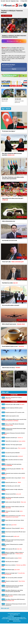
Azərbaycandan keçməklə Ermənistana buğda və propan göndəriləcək (14, 429)
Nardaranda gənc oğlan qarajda (13, 404)
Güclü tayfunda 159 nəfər (12, 548)
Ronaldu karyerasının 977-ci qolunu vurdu (13, 412)
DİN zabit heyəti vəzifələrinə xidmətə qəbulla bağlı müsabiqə (13, 595)
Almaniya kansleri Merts (11, 493)
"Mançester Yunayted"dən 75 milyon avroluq (12, 398)
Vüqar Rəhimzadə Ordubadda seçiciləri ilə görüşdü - (13, 498)
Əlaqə (17, 1)
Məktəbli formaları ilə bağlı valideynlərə (12, 490)
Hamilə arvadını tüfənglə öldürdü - (14, 502)
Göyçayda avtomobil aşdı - (12, 437)
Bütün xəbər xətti (5, 608)
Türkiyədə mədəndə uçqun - (14, 449)
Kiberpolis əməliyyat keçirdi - (13, 582)
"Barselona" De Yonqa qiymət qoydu (12, 444)
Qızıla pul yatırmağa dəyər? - (13, 574)
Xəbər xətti (8, 1)
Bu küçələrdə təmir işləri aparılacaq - (12, 465)
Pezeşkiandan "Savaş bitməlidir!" (13, 528)
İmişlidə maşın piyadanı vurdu (10, 415)
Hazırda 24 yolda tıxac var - (11, 482)
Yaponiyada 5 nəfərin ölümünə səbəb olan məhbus (13, 507)
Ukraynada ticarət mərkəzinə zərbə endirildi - (13, 474)
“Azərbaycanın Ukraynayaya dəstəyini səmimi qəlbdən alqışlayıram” (14, 604)
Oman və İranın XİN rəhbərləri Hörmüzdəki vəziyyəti (13, 424)
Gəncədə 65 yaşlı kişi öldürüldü (11, 452)
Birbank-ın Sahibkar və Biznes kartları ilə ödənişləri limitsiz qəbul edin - (13, 553)
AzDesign (11, 621)
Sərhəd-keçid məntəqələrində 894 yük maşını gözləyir (14, 532)
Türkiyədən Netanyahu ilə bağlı (12, 512)
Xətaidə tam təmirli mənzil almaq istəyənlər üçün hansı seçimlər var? (13, 540)
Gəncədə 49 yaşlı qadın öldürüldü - (13, 469)
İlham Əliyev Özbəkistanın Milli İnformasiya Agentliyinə (13, 600)
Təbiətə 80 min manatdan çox (13, 441)
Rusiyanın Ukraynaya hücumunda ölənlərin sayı (13, 433)
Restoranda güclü (10, 536)
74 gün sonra (9, 524)
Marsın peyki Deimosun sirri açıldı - (13, 516)
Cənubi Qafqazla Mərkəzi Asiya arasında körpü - (14, 420)
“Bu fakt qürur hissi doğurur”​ (10, 561)
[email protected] (17, 616)
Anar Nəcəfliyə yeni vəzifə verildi (11, 485)
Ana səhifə (3, 1)
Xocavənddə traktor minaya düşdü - (13, 478)
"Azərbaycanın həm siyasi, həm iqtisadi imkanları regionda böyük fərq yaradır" (12, 586)
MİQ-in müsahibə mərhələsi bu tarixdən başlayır (12, 460)
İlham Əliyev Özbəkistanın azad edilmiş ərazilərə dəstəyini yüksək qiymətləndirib (12, 591)
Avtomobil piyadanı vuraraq (11, 558)
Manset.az (4, 47)
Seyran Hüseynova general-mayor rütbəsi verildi (13, 521)
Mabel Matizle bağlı (11, 569)
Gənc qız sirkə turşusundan (12, 456)
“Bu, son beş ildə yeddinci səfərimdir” (12, 577)
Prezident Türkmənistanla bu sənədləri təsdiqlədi (12, 545)
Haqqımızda (13, 1)
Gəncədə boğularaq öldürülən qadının (12, 408)
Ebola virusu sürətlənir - (14, 565)
